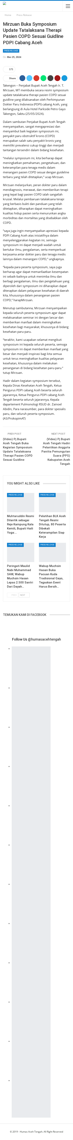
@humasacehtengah (44, 639)
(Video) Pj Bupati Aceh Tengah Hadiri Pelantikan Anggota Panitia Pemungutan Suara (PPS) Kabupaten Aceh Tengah (55, 451)
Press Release (11, 51)
